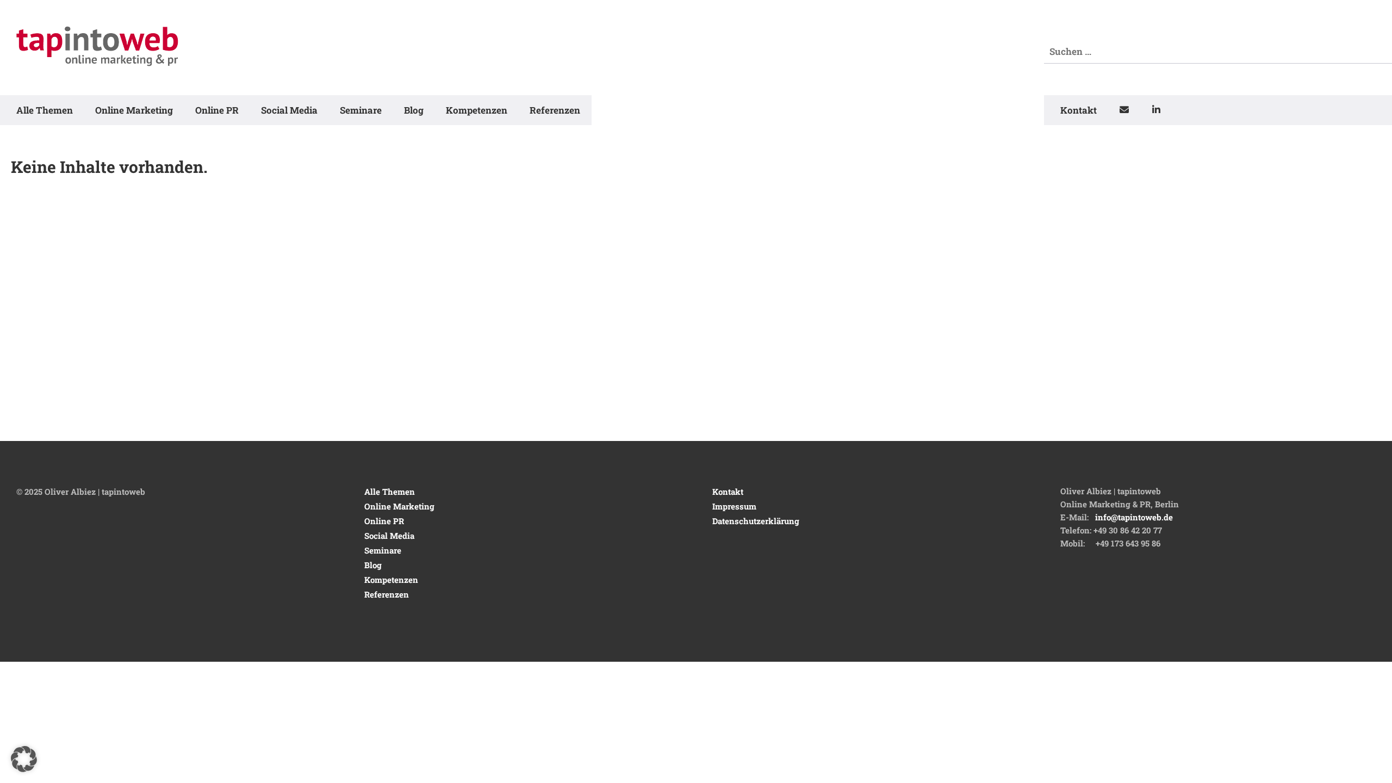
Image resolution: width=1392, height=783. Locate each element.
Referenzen (555, 110)
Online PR (217, 110)
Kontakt (1078, 110)
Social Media (289, 110)
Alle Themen (44, 110)
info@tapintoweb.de (1134, 517)
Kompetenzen (476, 110)
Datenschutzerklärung (755, 520)
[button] (24, 759)
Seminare (361, 110)
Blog (414, 110)
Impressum (734, 506)
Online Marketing (134, 110)
